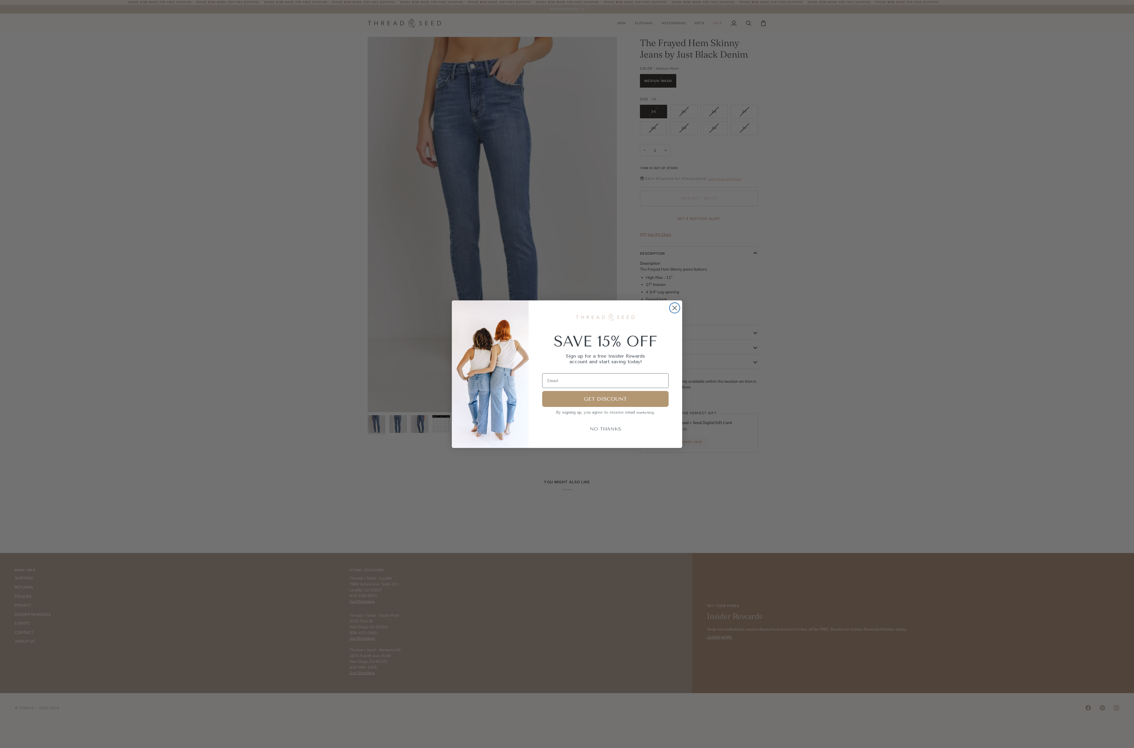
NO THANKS (605, 429)
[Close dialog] (674, 308)
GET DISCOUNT (605, 399)
